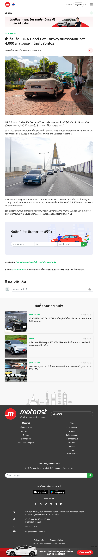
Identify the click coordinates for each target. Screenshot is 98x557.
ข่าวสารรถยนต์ (11, 33)
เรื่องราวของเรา (26, 427)
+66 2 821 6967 (31, 526)
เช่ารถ (72, 450)
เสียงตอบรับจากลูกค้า (26, 442)
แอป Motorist (26, 439)
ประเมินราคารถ (72, 453)
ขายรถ (69, 4)
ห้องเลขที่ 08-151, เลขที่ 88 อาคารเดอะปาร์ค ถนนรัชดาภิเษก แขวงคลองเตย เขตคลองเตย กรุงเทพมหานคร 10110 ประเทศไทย (54, 513)
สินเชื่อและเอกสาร (72, 435)
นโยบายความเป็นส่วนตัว (57, 540)
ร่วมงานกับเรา (26, 431)
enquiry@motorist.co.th (35, 531)
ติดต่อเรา (26, 435)
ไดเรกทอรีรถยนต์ (72, 439)
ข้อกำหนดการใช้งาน (40, 540)
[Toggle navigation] (91, 12)
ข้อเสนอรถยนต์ (71, 427)
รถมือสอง (72, 446)
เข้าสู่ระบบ (78, 4)
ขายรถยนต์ (72, 442)
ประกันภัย (72, 431)
